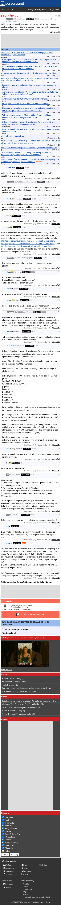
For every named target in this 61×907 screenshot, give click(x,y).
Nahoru (48, 582)
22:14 (27, 168)
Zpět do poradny (8, 582)
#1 (59, 167)
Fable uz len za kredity (11, 678)
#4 (59, 181)
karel (9, 289)
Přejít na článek (9, 633)
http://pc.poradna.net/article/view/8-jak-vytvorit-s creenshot (26, 246)
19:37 (24, 543)
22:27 (30, 289)
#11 (59, 312)
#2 (59, 215)
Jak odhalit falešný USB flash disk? (17, 691)
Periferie (8, 820)
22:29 (44, 312)
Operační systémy (13, 834)
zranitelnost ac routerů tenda (14, 682)
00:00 (36, 346)
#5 (59, 257)
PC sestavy (10, 837)
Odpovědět (55, 32)
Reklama (26, 887)
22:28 (31, 300)
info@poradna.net (38, 902)
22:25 (33, 272)
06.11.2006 (30, 19)
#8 (59, 448)
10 (40, 707)
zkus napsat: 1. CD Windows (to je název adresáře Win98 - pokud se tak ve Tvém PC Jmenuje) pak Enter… (30, 142)
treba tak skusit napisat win (12, 136)
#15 (59, 474)
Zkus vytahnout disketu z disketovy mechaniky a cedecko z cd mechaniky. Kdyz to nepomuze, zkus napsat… (28, 153)
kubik (8, 526)
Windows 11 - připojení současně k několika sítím (23, 704)
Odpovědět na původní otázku (30, 582)
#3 (59, 227)
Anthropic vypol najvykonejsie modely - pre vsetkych (24, 688)
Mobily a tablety (12, 842)
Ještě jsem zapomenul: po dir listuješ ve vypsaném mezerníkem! (29, 148)
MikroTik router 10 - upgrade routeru (17, 714)
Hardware (43, 19)
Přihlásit (45, 10)
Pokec (7, 851)
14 (54, 701)
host (7, 216)
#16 (59, 514)
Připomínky (10, 848)
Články (4, 697)
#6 (59, 198)
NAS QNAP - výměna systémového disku (20, 707)
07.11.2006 (29, 346)
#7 (59, 272)
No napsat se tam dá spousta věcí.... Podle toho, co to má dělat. (29, 73)
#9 (59, 288)
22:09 (37, 19)
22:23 (45, 258)
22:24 (34, 199)
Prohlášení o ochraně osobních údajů (36, 897)
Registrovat (54, 10)
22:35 (33, 331)
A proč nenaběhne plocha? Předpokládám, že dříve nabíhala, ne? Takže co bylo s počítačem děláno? (30, 93)
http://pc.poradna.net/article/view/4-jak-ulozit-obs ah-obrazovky (27, 243)
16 (49, 688)
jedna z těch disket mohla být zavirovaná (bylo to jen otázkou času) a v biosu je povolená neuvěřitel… (28, 123)
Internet (8, 831)
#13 (59, 345)
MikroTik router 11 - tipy (12, 711)
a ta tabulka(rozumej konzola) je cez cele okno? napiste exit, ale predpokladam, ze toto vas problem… (29, 67)
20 (35, 691)
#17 (59, 526)
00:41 (22, 463)
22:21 (48, 182)
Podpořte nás (6, 601)
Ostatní (8, 840)
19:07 (22, 526)
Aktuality (4, 674)
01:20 (32, 474)
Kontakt (25, 894)
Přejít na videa (6, 670)
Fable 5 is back (8, 685)
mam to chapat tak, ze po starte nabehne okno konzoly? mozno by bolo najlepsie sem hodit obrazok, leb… (29, 79)
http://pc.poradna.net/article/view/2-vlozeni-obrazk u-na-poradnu (28, 241)
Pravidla (26, 884)
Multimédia (9, 823)
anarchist (9, 168)
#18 (59, 543)
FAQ (24, 892)
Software (8, 826)
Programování (11, 828)
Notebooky (9, 845)
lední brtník (11, 346)
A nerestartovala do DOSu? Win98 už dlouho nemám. (25, 99)
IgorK (9, 199)
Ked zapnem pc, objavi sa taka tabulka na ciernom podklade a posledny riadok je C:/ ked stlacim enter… (29, 60)
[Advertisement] (30, 41)
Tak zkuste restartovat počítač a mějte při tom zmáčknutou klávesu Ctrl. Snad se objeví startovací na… (27, 116)
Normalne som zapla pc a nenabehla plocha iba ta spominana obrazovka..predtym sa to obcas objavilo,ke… (28, 109)
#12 (59, 331)
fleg (7, 463)
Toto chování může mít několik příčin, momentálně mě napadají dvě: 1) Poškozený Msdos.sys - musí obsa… (30, 160)
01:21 (32, 515)
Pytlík (8, 543)
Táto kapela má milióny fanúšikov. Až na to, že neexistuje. (27, 701)
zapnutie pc (9, 15)
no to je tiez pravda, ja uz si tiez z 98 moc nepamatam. (26, 103)
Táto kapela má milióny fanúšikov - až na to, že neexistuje (23, 638)
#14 (59, 462)
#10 (59, 300)
